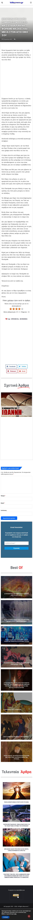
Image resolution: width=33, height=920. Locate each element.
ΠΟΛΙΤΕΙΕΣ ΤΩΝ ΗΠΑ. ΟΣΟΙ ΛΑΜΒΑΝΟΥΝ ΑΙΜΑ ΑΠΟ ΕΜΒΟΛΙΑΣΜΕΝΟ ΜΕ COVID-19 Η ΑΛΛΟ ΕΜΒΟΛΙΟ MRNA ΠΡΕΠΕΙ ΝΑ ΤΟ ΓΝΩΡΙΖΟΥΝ (17, 876)
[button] (11, 366)
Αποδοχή (5, 917)
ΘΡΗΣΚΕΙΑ (15, 319)
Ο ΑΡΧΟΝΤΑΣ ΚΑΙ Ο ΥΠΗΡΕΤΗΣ (12, 709)
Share (3, 296)
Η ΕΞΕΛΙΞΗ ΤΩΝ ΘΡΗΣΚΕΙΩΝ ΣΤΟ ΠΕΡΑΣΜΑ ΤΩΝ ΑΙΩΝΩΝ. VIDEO (16, 663)
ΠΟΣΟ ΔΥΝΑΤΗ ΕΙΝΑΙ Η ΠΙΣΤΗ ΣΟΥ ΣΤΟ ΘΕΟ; (16, 802)
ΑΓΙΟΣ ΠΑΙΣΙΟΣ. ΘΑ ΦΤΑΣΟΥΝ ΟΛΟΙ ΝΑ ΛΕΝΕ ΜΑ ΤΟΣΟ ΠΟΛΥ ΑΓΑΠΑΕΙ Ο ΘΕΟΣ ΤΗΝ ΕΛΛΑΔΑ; (16, 757)
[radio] (10, 309)
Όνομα (3, 495)
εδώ (15, 914)
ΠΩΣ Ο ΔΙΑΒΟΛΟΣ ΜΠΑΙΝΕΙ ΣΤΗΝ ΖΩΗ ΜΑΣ (15, 736)
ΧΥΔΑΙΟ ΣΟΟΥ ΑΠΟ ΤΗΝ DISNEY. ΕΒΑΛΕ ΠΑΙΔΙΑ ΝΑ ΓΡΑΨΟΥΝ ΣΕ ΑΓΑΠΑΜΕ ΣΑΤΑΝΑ (16, 640)
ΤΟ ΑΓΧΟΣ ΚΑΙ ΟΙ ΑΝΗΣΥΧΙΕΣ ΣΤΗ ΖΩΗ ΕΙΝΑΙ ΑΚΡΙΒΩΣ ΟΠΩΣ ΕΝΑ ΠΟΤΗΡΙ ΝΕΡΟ (16, 620)
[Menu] (31, 3)
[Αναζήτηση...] (2, 3)
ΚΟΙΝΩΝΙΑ (23, 319)
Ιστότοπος (4, 510)
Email (3, 503)
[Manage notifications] (29, 916)
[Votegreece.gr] (16, 2)
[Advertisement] (16, 80)
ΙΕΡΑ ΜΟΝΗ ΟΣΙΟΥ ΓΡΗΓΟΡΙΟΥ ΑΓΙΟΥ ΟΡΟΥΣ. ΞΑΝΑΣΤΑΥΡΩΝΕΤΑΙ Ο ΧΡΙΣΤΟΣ (16, 849)
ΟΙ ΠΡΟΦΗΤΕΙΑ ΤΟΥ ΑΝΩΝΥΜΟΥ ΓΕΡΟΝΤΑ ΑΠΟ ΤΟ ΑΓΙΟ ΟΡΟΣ (16, 594)
